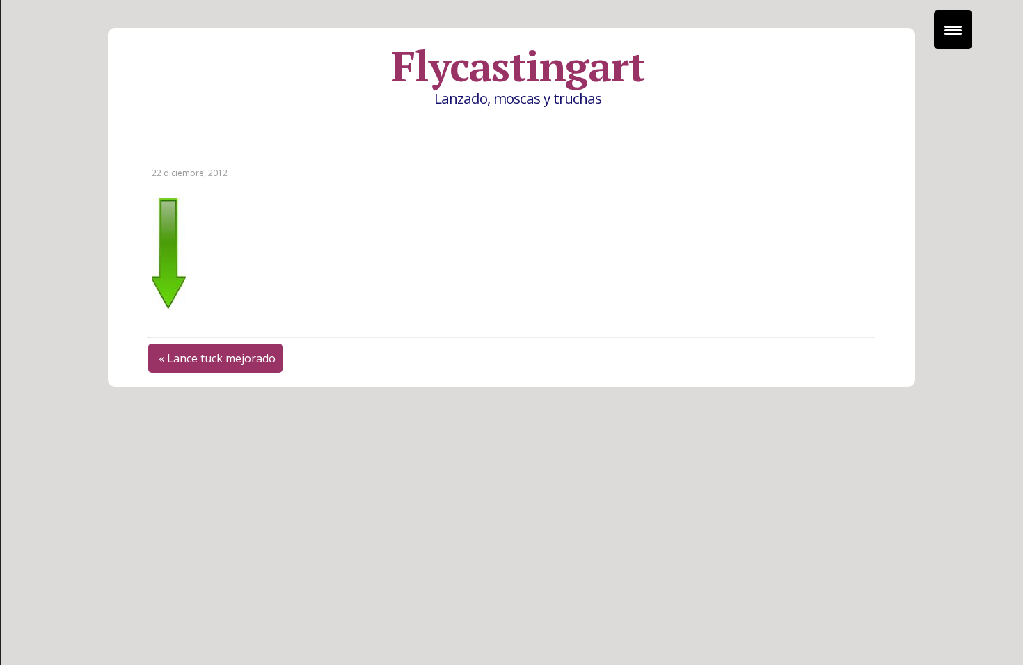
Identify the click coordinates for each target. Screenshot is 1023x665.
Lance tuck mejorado (221, 358)
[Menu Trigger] (953, 29)
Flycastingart (518, 66)
